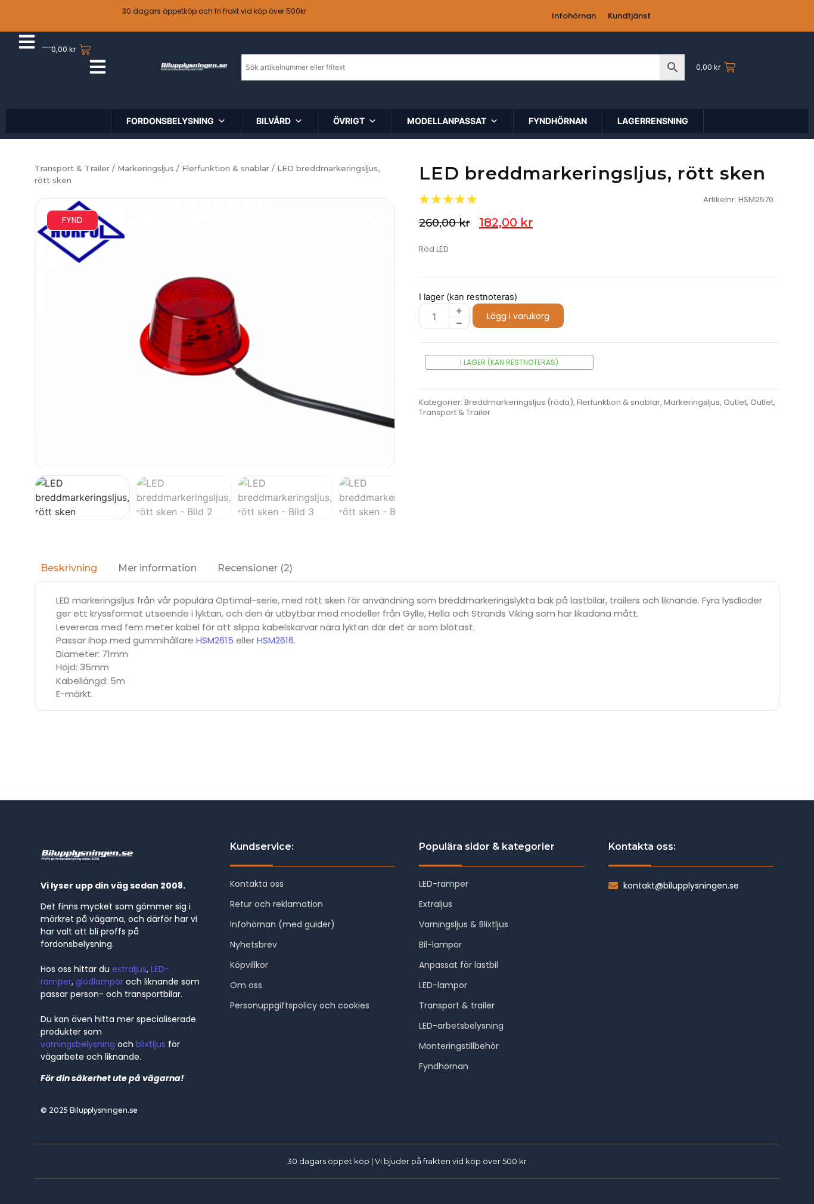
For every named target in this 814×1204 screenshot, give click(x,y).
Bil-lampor (440, 945)
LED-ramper (443, 884)
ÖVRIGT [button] (349, 121)
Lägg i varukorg (518, 316)
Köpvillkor (249, 965)
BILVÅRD (273, 121)
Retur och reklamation (276, 904)
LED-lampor (443, 985)
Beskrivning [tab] (69, 568)
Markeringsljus (145, 168)
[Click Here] (27, 43)
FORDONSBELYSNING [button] (170, 121)
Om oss (246, 985)
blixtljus (151, 1044)
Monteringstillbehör (459, 1046)
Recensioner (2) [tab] (255, 568)
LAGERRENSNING (652, 121)
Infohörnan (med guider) (282, 924)
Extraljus (435, 904)
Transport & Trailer (72, 168)
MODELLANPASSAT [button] (446, 121)
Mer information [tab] (157, 568)
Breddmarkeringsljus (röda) (518, 402)
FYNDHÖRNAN (558, 121)
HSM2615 (215, 640)
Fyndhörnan (443, 1066)
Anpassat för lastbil (458, 965)
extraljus (129, 969)
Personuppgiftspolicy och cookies (299, 1005)
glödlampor (99, 982)
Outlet (735, 402)
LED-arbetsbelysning (461, 1026)
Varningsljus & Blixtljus (463, 924)
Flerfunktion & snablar (225, 168)
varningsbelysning (78, 1044)
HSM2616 (275, 640)
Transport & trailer (457, 1005)
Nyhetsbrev (253, 945)
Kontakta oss (257, 884)
